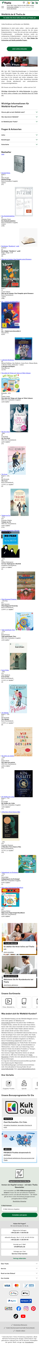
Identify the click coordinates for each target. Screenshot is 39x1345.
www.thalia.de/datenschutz (26, 1069)
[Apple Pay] (25, 1293)
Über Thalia (5, 1264)
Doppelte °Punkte (8, 1084)
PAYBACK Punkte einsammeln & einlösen (19, 1147)
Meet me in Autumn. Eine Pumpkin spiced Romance (16, 259)
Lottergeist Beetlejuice (8, 360)
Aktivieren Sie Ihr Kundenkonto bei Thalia (19, 972)
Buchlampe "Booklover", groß (10, 246)
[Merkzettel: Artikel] (32, 3)
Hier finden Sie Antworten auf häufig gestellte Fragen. (19, 39)
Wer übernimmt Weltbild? (10, 117)
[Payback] (26, 1301)
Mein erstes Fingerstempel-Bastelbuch (12, 887)
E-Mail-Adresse (6, 1205)
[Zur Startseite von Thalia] (10, 3)
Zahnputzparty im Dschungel (9, 872)
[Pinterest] (33, 1308)
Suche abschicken (12, 8)
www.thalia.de (6, 1023)
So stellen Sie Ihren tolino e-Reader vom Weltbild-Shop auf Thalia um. (19, 93)
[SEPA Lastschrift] (29, 1285)
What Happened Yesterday (9, 599)
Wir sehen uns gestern (7, 756)
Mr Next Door (5, 431)
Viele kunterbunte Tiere (8, 630)
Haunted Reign (5, 173)
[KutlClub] (8, 1308)
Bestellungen (5, 140)
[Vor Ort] (24, 3)
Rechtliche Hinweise (19, 1201)
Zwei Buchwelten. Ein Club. (19, 1114)
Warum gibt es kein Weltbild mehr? (13, 112)
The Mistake (5, 712)
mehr (2, 154)
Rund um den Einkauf (8, 1273)
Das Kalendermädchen (8, 216)
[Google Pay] (13, 1293)
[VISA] (7, 1285)
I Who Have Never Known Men (10, 812)
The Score (4, 474)
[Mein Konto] (28, 3)
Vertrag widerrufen (19, 1258)
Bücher (24, 1002)
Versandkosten (29, 1342)
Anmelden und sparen (19, 1215)
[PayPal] (12, 1301)
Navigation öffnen (2, 7)
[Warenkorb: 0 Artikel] (36, 3)
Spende (24, 1084)
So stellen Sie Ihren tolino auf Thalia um (19, 939)
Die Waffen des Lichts (8, 796)
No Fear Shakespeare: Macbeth (10, 530)
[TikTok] (16, 1316)
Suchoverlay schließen (13, 7)
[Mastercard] (16, 1285)
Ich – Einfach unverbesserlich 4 (10, 301)
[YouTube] (23, 1316)
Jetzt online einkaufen (19, 49)
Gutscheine (5, 144)
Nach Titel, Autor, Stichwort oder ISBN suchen (20, 5)
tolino (3, 135)
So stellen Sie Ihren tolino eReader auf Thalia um (19, 17)
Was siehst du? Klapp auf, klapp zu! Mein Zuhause (16, 373)
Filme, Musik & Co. (8, 1002)
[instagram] (26, 1308)
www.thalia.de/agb (7, 1069)
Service (3, 1268)
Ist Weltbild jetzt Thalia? (9, 122)
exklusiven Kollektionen (9, 1043)
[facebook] (18, 1308)
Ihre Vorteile (5, 1278)
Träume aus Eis (6, 515)
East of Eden (5, 670)
